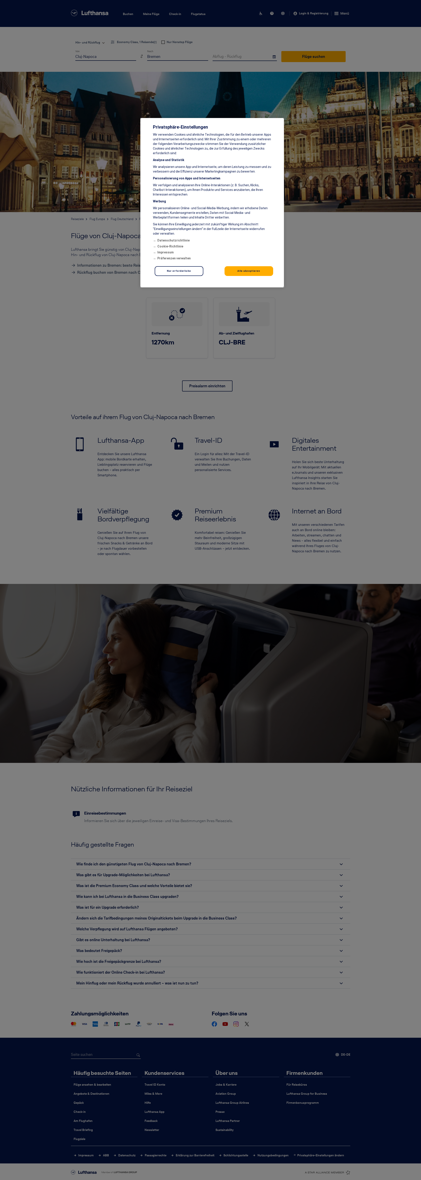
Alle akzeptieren (248, 270)
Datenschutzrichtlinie (173, 240)
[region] (212, 202)
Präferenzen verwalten (174, 258)
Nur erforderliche (179, 270)
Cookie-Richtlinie (170, 246)
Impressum (165, 252)
